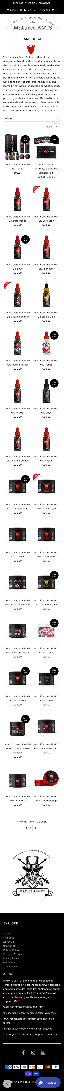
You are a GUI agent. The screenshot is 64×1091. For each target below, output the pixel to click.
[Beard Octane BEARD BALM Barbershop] (46, 779)
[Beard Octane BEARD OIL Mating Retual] (17, 343)
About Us (8, 941)
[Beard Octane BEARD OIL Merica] (46, 343)
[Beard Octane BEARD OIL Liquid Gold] (46, 295)
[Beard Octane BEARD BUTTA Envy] (17, 535)
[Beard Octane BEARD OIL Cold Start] (46, 199)
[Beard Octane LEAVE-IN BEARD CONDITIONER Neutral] (17, 727)
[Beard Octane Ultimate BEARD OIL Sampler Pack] (46, 147)
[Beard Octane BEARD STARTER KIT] (17, 147)
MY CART (48, 10)
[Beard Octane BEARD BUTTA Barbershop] (17, 487)
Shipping (8, 937)
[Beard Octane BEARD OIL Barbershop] (17, 199)
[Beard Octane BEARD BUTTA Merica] (46, 631)
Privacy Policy (11, 958)
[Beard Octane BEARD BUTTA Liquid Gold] (46, 583)
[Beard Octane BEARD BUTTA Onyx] (46, 679)
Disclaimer (9, 962)
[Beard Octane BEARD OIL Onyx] (46, 391)
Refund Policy (11, 950)
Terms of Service (13, 954)
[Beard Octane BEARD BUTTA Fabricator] (46, 535)
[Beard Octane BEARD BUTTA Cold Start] (46, 487)
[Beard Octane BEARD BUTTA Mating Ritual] (17, 631)
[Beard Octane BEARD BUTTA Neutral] (17, 679)
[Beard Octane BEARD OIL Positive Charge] (17, 439)
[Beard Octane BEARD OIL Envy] (17, 247)
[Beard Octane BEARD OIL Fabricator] (46, 247)
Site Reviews (10, 966)
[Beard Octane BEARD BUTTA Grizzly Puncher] (17, 583)
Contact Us (9, 945)
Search (7, 933)
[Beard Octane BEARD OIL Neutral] (17, 391)
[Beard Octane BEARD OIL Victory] (46, 439)
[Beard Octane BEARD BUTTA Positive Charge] (46, 727)
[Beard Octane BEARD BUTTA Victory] (17, 779)
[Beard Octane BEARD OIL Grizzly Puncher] (17, 295)
